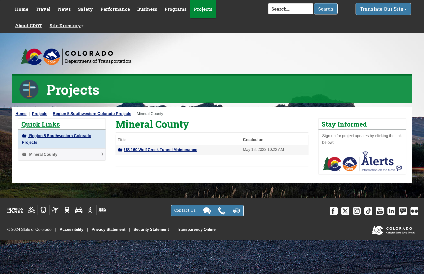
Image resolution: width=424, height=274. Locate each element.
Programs (175, 9)
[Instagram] (357, 211)
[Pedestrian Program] (91, 210)
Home (21, 9)
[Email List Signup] (403, 211)
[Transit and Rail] (44, 210)
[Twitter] (345, 211)
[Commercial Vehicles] (102, 210)
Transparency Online (196, 229)
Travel (43, 9)
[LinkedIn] (391, 211)
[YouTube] (380, 211)
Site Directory (65, 25)
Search (325, 9)
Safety (85, 9)
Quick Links (40, 124)
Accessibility (71, 229)
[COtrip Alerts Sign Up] (362, 161)
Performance (115, 9)
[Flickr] (414, 211)
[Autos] (79, 210)
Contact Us (185, 210)
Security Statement (151, 229)
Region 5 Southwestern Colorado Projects (92, 114)
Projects (203, 9)
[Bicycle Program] (32, 210)
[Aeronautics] (55, 210)
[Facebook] (334, 211)
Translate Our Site (382, 9)
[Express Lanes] (15, 210)
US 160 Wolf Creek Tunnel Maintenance (160, 150)
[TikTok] (368, 211)
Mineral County (42, 154)
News (64, 9)
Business (147, 9)
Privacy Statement (108, 229)
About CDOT (28, 25)
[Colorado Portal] (394, 229)
